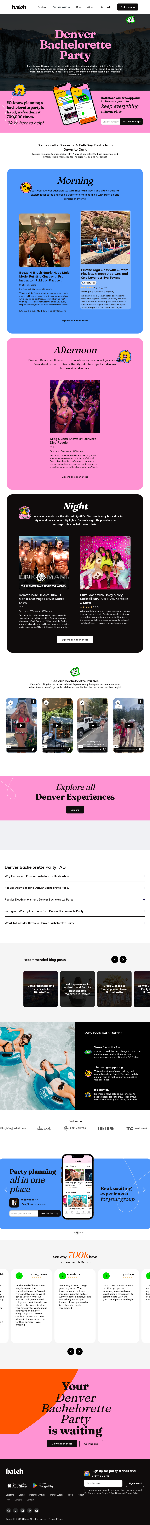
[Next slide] (123, 959)
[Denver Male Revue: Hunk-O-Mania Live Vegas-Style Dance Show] (44, 562)
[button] (42, 7)
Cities (22, 1494)
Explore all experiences (75, 320)
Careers (18, 1500)
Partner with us (37, 1494)
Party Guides (57, 1494)
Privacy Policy (132, 1493)
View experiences (62, 1443)
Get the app (91, 1443)
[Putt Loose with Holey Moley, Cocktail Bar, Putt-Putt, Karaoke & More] (105, 562)
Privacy (52, 1519)
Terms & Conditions (111, 1493)
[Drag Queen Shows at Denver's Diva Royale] (75, 406)
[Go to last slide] (114, 959)
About (81, 1494)
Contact (30, 1500)
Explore (75, 809)
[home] (19, 7)
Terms (60, 1519)
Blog (70, 1494)
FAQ (8, 1500)
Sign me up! (135, 1483)
